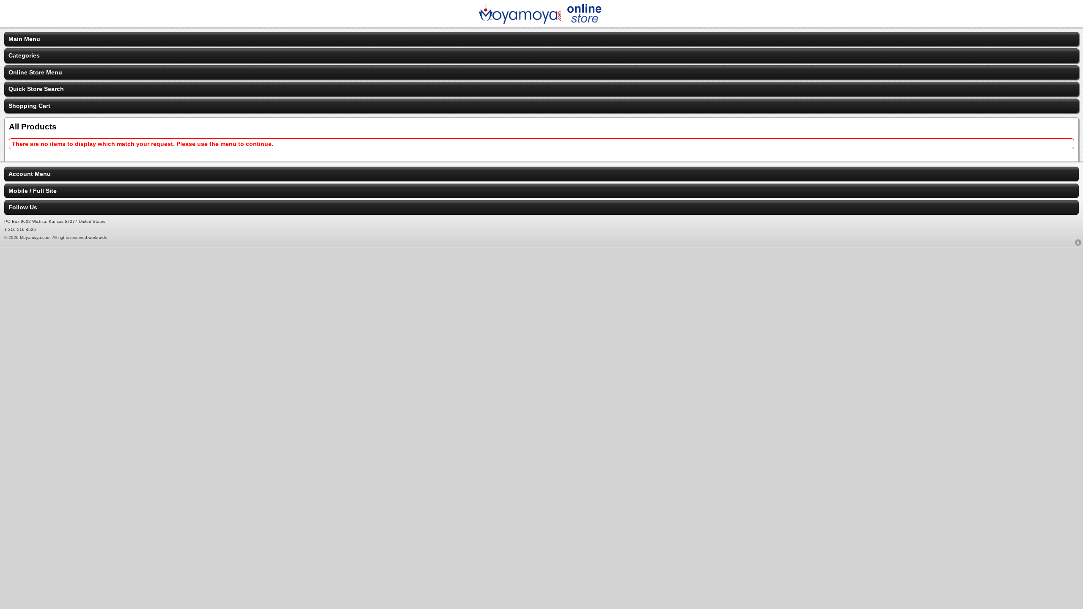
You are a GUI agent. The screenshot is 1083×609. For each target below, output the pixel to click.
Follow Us (22, 207)
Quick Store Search (36, 88)
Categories (24, 55)
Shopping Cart (29, 105)
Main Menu (24, 39)
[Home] (541, 22)
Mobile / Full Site (32, 190)
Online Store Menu (35, 72)
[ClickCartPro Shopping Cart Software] (1078, 244)
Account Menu (29, 173)
